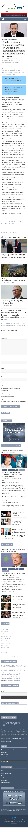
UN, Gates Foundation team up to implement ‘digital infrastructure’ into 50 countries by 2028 (13, 302)
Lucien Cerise (4, 640)
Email (2, 691)
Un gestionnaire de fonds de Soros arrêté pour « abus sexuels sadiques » (18, 606)
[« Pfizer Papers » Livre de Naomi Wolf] (6, 511)
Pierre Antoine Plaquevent (7, 627)
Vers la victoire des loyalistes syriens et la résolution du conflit (14, 231)
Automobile (18, 60)
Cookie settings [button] (11, 8)
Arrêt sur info (4, 754)
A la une (4, 39)
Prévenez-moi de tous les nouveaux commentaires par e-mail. (10, 395)
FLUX (2, 770)
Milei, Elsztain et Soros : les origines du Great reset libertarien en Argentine (18, 614)
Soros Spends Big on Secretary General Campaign (13, 574)
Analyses (15, 469)
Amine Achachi (4, 650)
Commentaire (5, 338)
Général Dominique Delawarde (8, 634)
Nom (3, 360)
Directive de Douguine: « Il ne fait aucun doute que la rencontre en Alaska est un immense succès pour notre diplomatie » (14, 256)
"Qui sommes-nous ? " (17, 738)
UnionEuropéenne (15, 62)
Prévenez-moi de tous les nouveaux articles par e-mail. (13, 402)
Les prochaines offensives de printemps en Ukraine (11, 222)
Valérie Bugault (5, 645)
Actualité (10, 39)
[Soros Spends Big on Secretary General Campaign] (14, 554)
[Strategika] (3, 19)
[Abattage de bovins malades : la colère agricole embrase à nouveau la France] (14, 265)
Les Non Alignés (5, 757)
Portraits (21, 568)
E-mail (3, 368)
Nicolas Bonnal (5, 647)
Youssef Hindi (4, 629)
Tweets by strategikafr (14, 657)
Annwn (3, 669)
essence (9, 62)
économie (4, 62)
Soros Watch (5, 570)
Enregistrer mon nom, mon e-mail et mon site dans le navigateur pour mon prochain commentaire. (13, 388)
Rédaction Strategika (16, 58)
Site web (3, 376)
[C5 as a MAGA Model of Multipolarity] (6, 596)
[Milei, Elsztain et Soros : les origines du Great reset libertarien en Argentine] (6, 612)
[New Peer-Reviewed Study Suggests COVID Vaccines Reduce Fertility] (14, 455)
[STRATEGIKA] (11, 720)
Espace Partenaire (5, 782)
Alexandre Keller (5, 652)
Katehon (3, 775)
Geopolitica (4, 780)
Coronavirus (21, 469)
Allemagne (13, 60)
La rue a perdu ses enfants (13, 680)
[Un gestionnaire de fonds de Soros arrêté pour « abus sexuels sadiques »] (6, 603)
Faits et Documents (6, 773)
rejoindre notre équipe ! (13, 810)
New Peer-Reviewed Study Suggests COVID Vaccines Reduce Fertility (12, 474)
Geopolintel (4, 752)
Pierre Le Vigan (5, 631)
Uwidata (3, 778)
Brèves (15, 39)
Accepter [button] (20, 8)
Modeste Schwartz (5, 638)
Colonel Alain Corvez (6, 636)
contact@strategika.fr (6, 741)
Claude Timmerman (6, 643)
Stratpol (3, 759)
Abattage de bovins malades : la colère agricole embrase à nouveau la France (13, 279)
